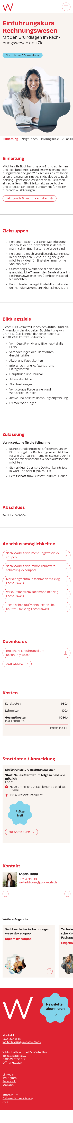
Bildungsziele (50, 139)
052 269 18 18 (28, 879)
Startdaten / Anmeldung (22, 55)
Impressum (10, 1095)
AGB (5, 1101)
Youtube (8, 1084)
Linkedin (8, 1074)
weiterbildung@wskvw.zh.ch (38, 882)
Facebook (9, 1081)
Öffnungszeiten (13, 1062)
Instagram (10, 1078)
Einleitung (10, 139)
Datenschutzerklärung (18, 1098)
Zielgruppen (29, 139)
